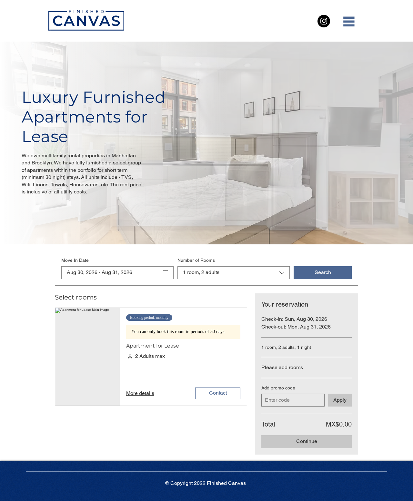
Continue (306, 441)
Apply (340, 400)
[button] (348, 21)
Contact (218, 393)
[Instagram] (323, 21)
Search (323, 272)
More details (140, 393)
